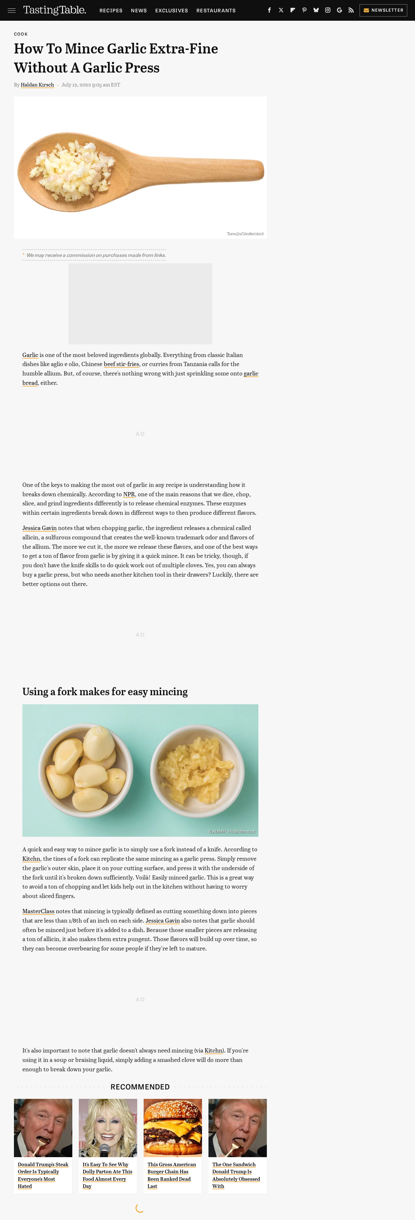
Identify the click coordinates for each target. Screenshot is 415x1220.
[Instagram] (328, 11)
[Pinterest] (304, 11)
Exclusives (171, 10)
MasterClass (38, 911)
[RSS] (351, 11)
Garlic (30, 355)
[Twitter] (281, 11)
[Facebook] (269, 11)
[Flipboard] (293, 11)
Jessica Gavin (39, 528)
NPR (129, 494)
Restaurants (216, 10)
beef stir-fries (121, 364)
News (139, 10)
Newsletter (388, 10)
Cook (21, 34)
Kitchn (31, 858)
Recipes (111, 10)
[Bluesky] (316, 11)
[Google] (339, 11)
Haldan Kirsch (37, 84)
